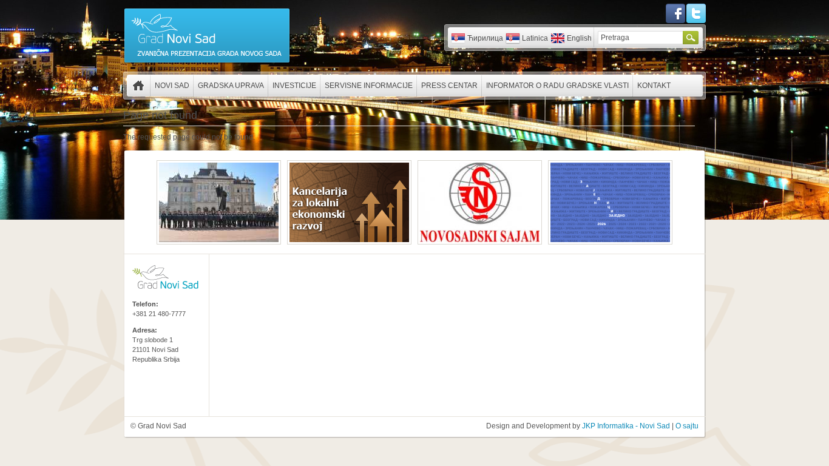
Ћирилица (485, 38)
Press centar (449, 85)
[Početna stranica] (207, 62)
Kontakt (654, 85)
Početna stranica (138, 85)
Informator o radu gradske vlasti (557, 85)
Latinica (535, 38)
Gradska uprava (231, 85)
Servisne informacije (369, 85)
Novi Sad (172, 85)
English (579, 38)
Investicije (294, 85)
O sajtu (687, 426)
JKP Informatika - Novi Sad (626, 426)
